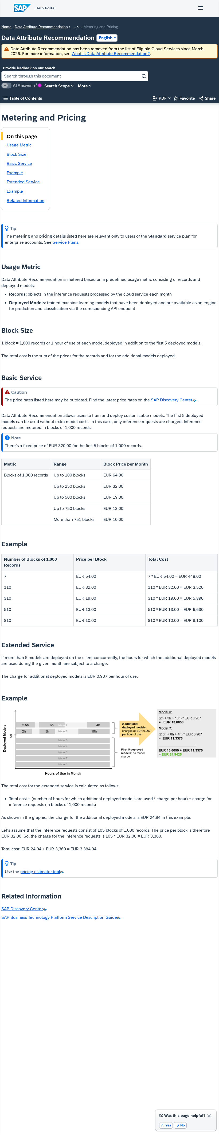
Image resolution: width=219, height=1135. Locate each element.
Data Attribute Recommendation (41, 27)
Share (207, 98)
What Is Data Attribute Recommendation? (111, 53)
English (105, 38)
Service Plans (65, 242)
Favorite (184, 98)
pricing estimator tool (40, 871)
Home (6, 27)
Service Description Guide (59, 917)
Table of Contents (22, 98)
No (180, 1125)
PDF (160, 98)
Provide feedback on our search (29, 68)
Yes (166, 1125)
